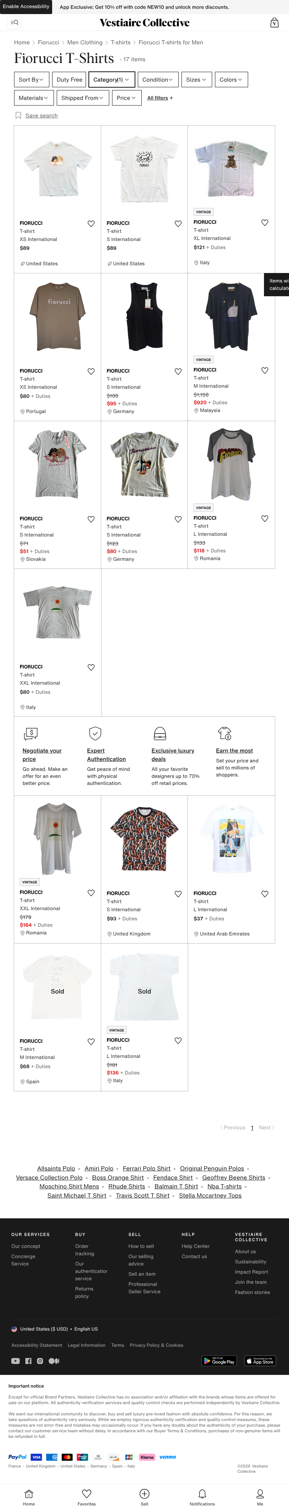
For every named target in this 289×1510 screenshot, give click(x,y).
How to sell (141, 1246)
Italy (131, 1466)
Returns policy (84, 1292)
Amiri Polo (99, 1168)
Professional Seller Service (144, 1288)
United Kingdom (41, 1466)
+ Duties (216, 247)
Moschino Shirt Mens (69, 1186)
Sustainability (250, 1261)
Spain (117, 1466)
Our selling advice (140, 1260)
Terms (117, 1345)
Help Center (196, 1246)
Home (22, 42)
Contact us (194, 1256)
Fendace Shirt (173, 1177)
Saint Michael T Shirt (77, 1195)
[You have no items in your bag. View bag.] (274, 22)
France (14, 1466)
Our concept (25, 1246)
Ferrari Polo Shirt (147, 1168)
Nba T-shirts (225, 1186)
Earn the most (234, 750)
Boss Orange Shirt (118, 1177)
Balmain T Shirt (176, 1186)
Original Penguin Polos (212, 1168)
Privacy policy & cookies (156, 1345)
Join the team (251, 1282)
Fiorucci (48, 42)
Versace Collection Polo (49, 1177)
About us (245, 1251)
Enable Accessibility (26, 6)
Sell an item (141, 1274)
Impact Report (251, 1272)
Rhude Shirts (127, 1186)
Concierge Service (23, 1260)
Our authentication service (92, 1271)
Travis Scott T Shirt (143, 1195)
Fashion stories (252, 1292)
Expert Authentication (106, 754)
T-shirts (120, 42)
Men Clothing (85, 42)
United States (73, 1466)
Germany (98, 1466)
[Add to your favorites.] (91, 224)
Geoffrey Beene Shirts (233, 1177)
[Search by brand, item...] (14, 22)
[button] (274, 22)
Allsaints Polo (56, 1168)
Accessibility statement (36, 1345)
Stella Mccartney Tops (210, 1195)
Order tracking (84, 1250)
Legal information (86, 1345)
